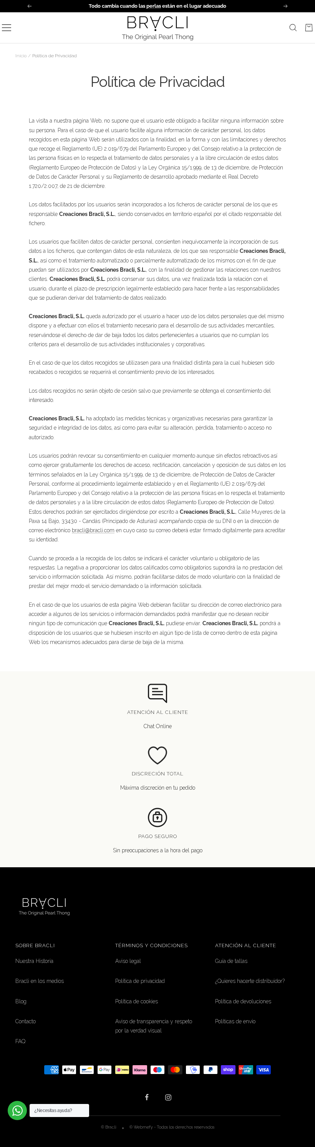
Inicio (21, 55)
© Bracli (109, 1127)
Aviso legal (128, 961)
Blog (21, 1001)
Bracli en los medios (39, 981)
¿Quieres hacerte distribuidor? (250, 981)
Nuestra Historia (34, 961)
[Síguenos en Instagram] (168, 1097)
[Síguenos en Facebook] (147, 1097)
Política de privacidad (140, 981)
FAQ (20, 1041)
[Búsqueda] (293, 28)
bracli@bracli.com (93, 530)
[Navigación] (6, 27)
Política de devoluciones (243, 1001)
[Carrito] (309, 28)
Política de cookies (136, 1001)
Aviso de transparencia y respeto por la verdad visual (153, 1026)
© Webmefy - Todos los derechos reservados (171, 1127)
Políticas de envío (235, 1021)
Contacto (25, 1021)
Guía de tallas (231, 961)
